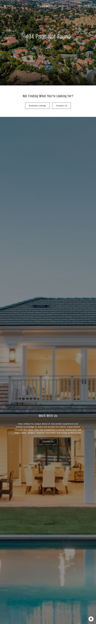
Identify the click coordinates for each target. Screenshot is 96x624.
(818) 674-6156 (85, 6)
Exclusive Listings (37, 105)
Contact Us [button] (61, 105)
